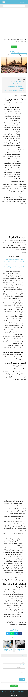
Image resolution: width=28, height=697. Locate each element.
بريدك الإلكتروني (21, 664)
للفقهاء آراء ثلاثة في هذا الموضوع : (13, 90)
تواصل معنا (4, 691)
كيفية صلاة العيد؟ (17, 83)
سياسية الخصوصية (22, 691)
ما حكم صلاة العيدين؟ (16, 81)
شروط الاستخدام (12, 691)
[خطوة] (22, 2)
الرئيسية (22, 39)
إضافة (22, 679)
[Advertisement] (14, 23)
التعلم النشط (14, 685)
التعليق (23, 669)
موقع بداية (14, 46)
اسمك (24, 659)
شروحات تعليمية (13, 39)
